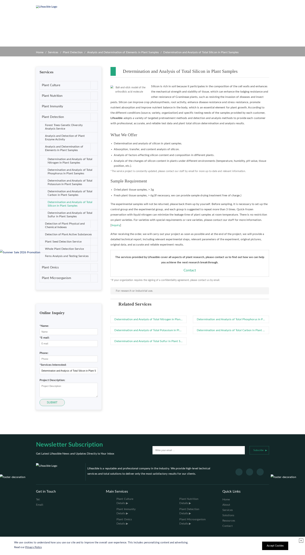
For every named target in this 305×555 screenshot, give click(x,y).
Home (91, 6)
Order (197, 6)
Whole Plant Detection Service (64, 248)
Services (125, 6)
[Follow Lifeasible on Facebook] (239, 472)
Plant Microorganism (56, 278)
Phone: (44, 353)
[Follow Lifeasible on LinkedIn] (260, 472)
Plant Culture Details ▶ (124, 501)
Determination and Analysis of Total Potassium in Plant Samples (70, 182)
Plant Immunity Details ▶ (126, 511)
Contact (190, 270)
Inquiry (116, 225)
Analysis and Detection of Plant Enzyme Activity (65, 137)
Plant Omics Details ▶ (124, 521)
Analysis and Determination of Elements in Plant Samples (123, 52)
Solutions (142, 6)
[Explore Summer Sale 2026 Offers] (20, 252)
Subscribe (258, 450)
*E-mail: (44, 337)
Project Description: (52, 380)
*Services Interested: (53, 364)
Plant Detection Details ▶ (189, 511)
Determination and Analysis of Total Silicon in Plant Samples (70, 204)
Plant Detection (73, 52)
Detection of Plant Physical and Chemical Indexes (65, 225)
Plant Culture (51, 85)
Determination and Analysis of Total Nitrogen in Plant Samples (70, 161)
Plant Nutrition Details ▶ (188, 501)
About (226, 504)
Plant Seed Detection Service (63, 241)
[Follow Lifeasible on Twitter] (249, 472)
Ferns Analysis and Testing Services (67, 256)
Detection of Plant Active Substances (68, 234)
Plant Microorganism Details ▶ (192, 521)
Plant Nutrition (52, 95)
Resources (161, 6)
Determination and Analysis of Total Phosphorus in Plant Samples (70, 171)
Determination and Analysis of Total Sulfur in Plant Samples (70, 214)
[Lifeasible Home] (53, 6)
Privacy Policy (33, 547)
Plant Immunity (52, 106)
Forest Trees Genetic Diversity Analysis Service (64, 127)
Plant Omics (50, 267)
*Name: (44, 325)
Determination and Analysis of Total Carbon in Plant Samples (70, 193)
